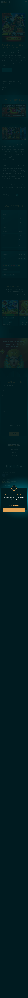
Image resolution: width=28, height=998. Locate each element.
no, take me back (14, 505)
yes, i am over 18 (14, 510)
